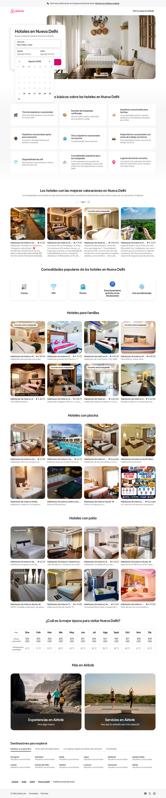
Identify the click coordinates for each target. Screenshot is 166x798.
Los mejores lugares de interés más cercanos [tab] (83, 749)
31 (19, 99)
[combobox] (38, 44)
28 (40, 93)
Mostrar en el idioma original (107, 3)
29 (45, 93)
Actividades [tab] (111, 749)
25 (24, 93)
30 (50, 93)
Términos (44, 793)
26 (29, 93)
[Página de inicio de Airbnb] (17, 11)
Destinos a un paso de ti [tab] (20, 749)
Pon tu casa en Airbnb (143, 11)
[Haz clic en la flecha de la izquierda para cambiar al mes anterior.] (19, 61)
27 (34, 93)
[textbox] (26, 54)
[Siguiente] (88, 202)
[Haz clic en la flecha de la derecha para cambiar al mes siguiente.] (49, 61)
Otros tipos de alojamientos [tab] (47, 749)
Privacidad (33, 793)
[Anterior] (77, 202)
